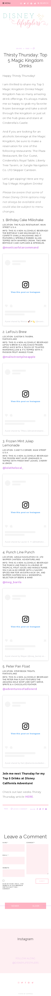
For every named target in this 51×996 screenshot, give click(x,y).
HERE (29, 796)
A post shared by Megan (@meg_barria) (23, 656)
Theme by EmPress (25, 994)
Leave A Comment (20, 809)
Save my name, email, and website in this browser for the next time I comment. (13, 886)
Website (6, 868)
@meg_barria (12, 582)
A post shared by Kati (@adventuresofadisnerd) (26, 763)
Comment (30, 843)
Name (5, 843)
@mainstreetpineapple (19, 357)
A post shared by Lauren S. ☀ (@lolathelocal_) (26, 542)
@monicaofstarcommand (21, 247)
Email (5, 855)
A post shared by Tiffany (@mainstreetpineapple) (27, 431)
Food (28, 48)
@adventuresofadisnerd (20, 689)
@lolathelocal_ (13, 468)
